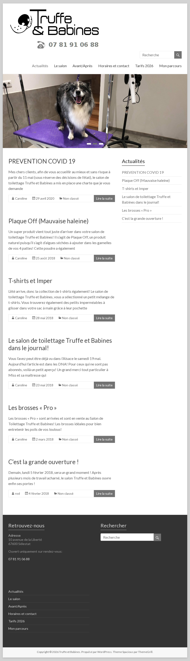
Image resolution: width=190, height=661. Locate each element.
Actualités (40, 65)
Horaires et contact (113, 65)
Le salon (60, 65)
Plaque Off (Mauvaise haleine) (48, 221)
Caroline (21, 198)
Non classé (71, 198)
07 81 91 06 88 (19, 559)
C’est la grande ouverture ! (43, 462)
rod (17, 493)
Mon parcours (170, 65)
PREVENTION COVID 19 (41, 161)
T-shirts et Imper (30, 280)
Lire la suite (104, 198)
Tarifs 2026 (144, 65)
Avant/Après (82, 65)
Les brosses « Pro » (32, 407)
